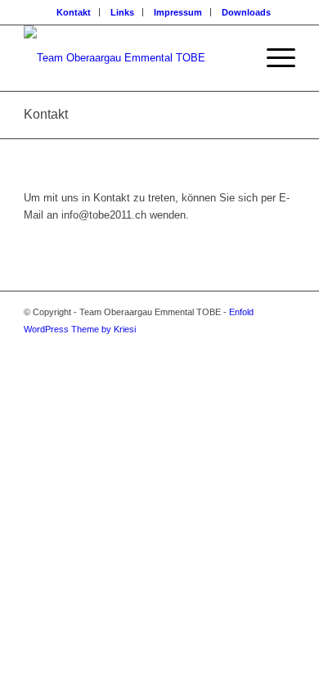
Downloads (246, 12)
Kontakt (73, 12)
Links (122, 12)
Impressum (178, 12)
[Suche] (234, 58)
